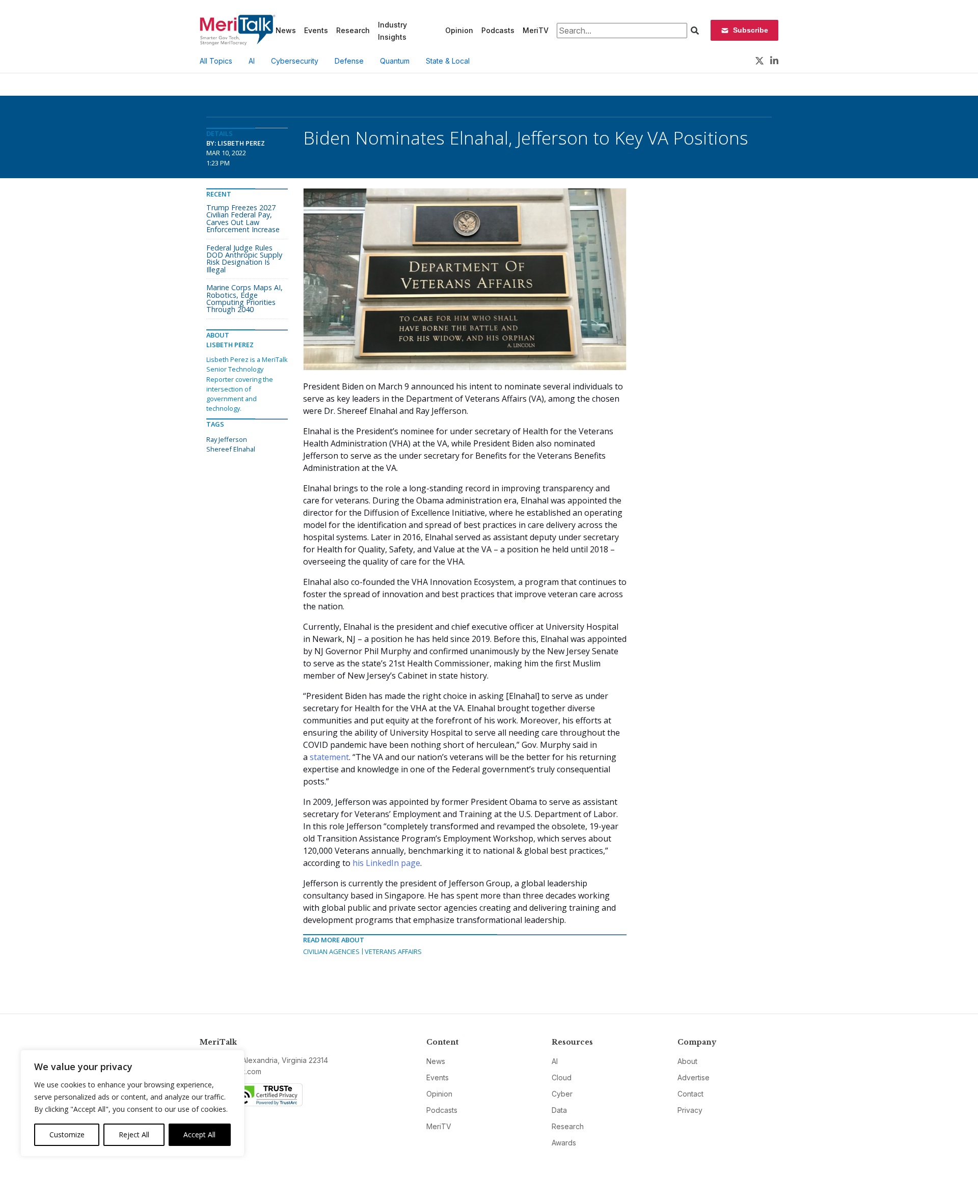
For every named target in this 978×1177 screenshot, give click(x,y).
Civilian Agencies (331, 951)
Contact (690, 1093)
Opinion (459, 30)
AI (252, 61)
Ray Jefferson (226, 439)
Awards (564, 1142)
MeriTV (536, 30)
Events (316, 30)
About (687, 1061)
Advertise (693, 1077)
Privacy (689, 1110)
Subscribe (750, 30)
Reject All (134, 1134)
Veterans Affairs (393, 951)
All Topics (216, 61)
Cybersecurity (294, 61)
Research (353, 30)
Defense (349, 61)
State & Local (448, 61)
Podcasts (497, 30)
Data (559, 1110)
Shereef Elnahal (230, 449)
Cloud (562, 1077)
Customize (67, 1134)
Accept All (199, 1134)
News (286, 30)
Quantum (395, 61)
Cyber (562, 1093)
